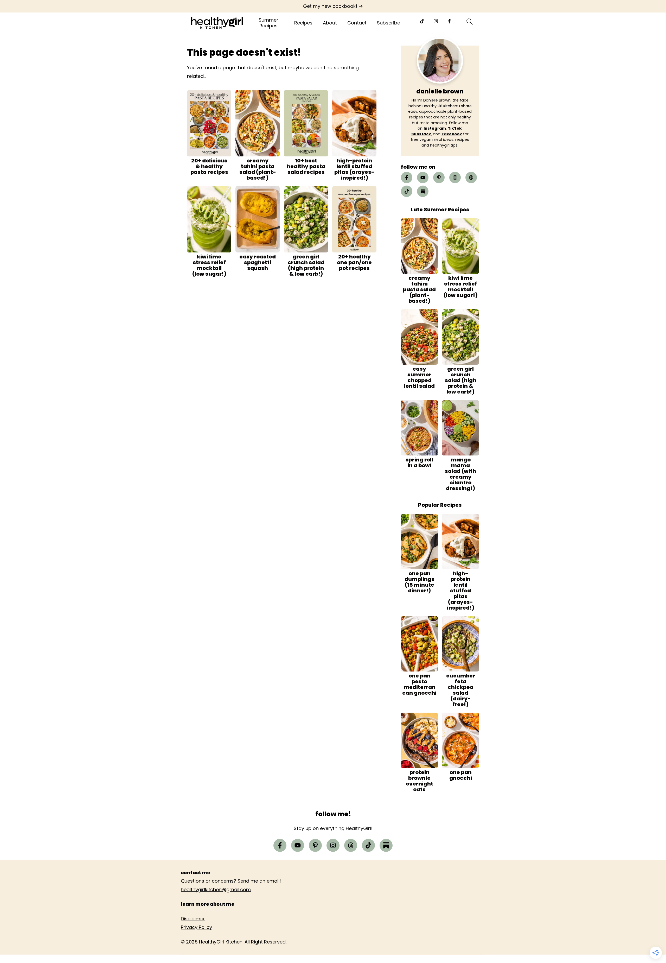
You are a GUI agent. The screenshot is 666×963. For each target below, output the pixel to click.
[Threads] (471, 177)
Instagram (435, 128)
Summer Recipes (268, 22)
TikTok (455, 128)
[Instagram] (435, 21)
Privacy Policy (196, 927)
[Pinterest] (439, 177)
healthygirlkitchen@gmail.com (216, 889)
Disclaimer (193, 918)
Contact (357, 23)
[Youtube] (422, 177)
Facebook (451, 134)
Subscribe (388, 23)
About (330, 23)
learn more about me (207, 904)
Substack (421, 134)
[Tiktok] (422, 21)
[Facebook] (449, 21)
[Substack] (422, 191)
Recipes (303, 23)
